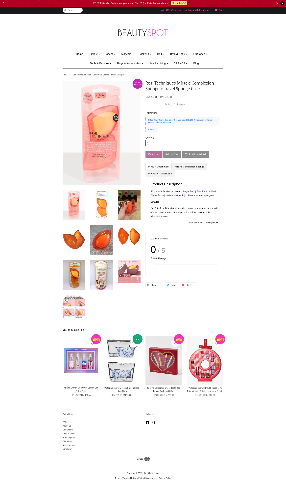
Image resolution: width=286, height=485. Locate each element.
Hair (160, 54)
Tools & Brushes (100, 63)
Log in (162, 10)
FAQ (65, 422)
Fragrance (199, 54)
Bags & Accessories (129, 63)
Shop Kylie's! (179, 3)
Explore (93, 54)
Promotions (151, 112)
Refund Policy (165, 478)
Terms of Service (122, 478)
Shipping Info (69, 437)
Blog (196, 63)
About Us (67, 426)
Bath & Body (178, 54)
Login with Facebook (199, 10)
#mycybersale (69, 445)
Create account (179, 10)
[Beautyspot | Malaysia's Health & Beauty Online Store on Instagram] (153, 423)
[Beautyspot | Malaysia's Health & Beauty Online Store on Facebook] (147, 423)
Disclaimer (67, 441)
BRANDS (180, 63)
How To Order (69, 434)
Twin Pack (202, 191)
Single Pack (188, 191)
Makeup (145, 54)
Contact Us (68, 430)
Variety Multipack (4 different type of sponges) (190, 195)
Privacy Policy (137, 478)
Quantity (149, 137)
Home (79, 54)
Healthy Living (157, 63)
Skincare (126, 54)
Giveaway (67, 449)
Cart (221, 10)
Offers (110, 54)
